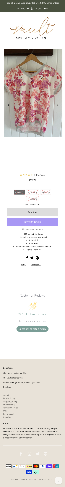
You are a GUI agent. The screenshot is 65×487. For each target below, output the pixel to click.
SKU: (27, 204)
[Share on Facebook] (27, 259)
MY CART (41, 9)
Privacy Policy (9, 404)
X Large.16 (32, 199)
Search (6, 395)
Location (7, 417)
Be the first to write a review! (32, 328)
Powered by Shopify (46, 479)
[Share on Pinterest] (37, 259)
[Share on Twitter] (32, 259)
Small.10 (19, 192)
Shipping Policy (10, 401)
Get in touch (8, 414)
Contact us (36, 265)
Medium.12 (32, 192)
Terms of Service (10, 408)
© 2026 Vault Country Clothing (23, 479)
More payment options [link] (32, 229)
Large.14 (46, 192)
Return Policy (9, 398)
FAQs (23, 265)
